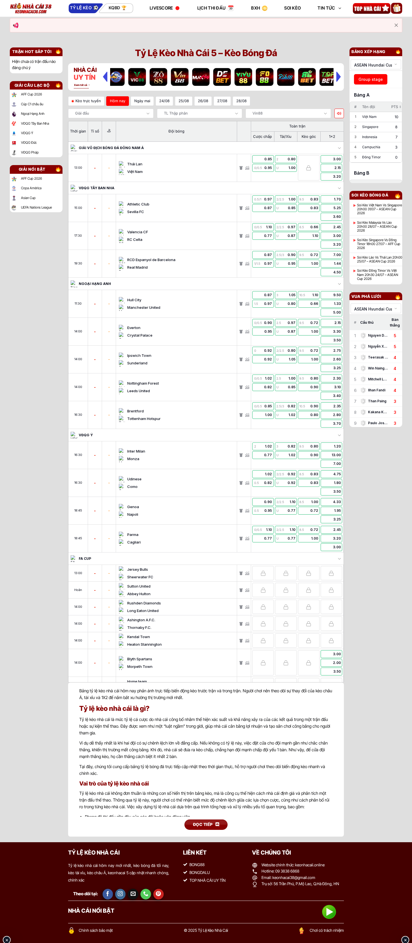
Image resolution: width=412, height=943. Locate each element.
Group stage (370, 79)
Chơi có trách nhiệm (327, 930)
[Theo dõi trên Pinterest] (158, 894)
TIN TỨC (326, 8)
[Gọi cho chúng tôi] (145, 894)
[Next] (339, 77)
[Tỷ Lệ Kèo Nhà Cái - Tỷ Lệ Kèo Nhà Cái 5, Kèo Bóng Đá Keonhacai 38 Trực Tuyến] (31, 8)
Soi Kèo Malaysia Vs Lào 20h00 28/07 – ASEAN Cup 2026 (377, 227)
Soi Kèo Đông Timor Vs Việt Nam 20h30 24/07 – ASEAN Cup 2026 (377, 275)
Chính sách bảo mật (96, 930)
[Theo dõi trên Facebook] (108, 894)
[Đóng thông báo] (396, 25)
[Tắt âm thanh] (339, 113)
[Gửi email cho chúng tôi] (133, 894)
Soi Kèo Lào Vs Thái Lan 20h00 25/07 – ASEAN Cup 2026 (379, 259)
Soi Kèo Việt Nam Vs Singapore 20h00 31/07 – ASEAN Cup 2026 (379, 209)
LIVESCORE (161, 8)
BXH (255, 8)
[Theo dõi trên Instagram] (120, 894)
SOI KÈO (292, 8)
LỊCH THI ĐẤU (211, 8)
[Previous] (105, 77)
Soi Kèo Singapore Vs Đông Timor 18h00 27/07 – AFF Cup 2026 (378, 244)
